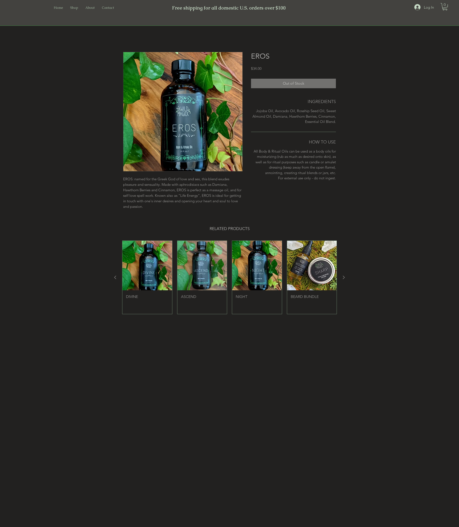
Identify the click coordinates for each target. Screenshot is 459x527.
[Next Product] (344, 277)
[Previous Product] (115, 277)
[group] (229, 277)
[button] (445, 6)
